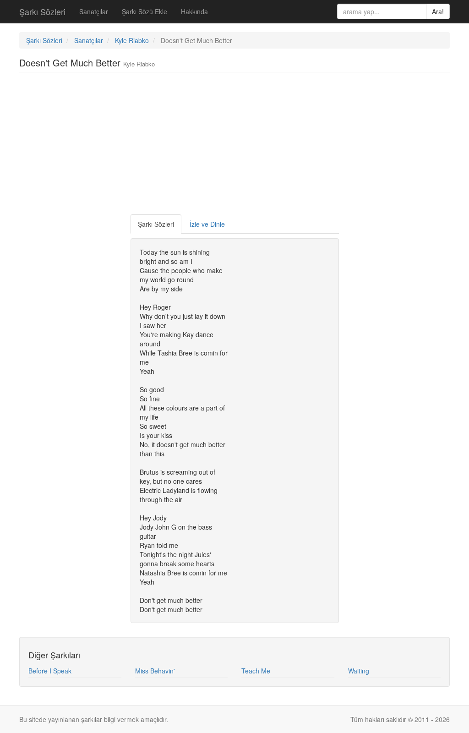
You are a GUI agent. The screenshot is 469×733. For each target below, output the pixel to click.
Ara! (438, 11)
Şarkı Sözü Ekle (144, 11)
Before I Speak (49, 670)
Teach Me (255, 670)
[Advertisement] (234, 146)
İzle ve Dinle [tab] (207, 224)
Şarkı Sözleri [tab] (156, 224)
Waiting (358, 670)
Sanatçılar (93, 11)
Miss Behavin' (155, 670)
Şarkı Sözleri (42, 11)
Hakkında (194, 11)
